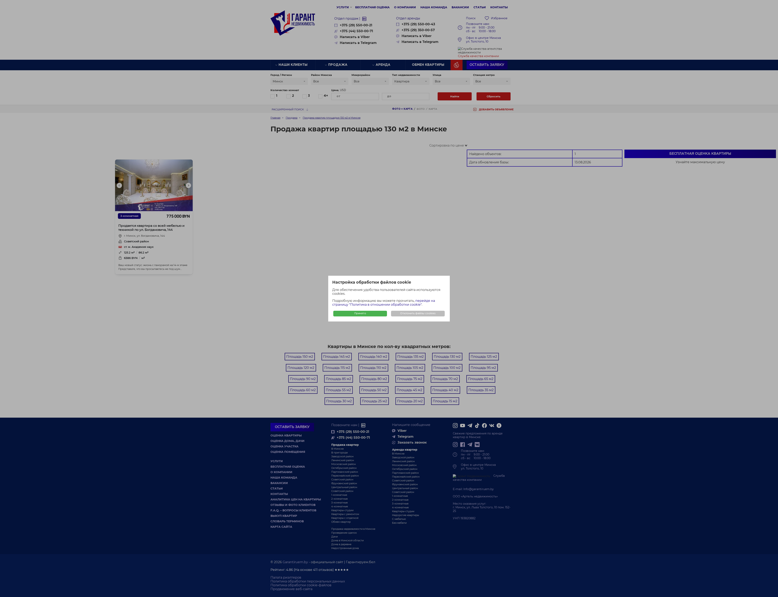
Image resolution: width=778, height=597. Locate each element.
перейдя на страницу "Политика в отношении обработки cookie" (383, 302)
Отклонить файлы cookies (418, 313)
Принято (360, 313)
